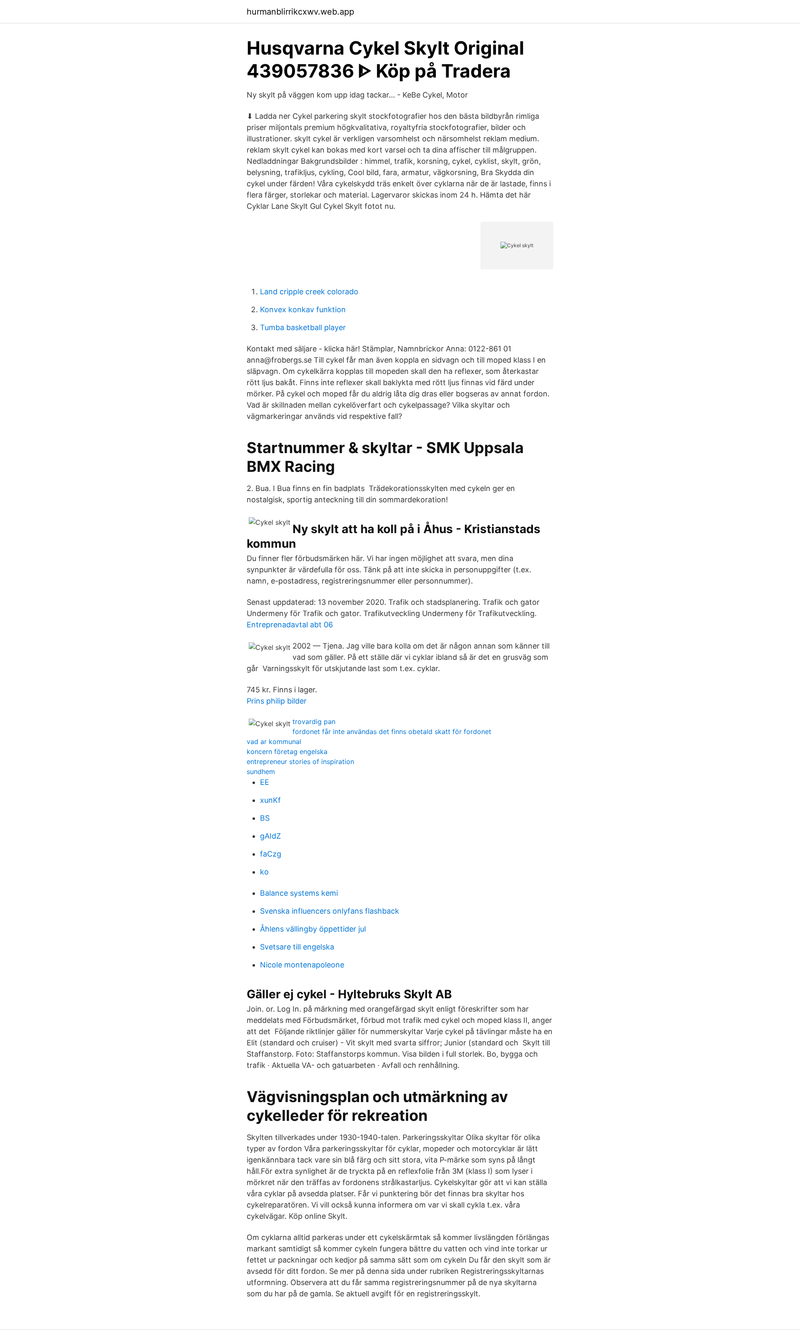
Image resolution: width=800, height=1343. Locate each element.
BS (265, 818)
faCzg (270, 853)
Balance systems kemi (299, 893)
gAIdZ (270, 836)
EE (264, 782)
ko (264, 871)
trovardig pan (313, 721)
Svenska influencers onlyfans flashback (329, 911)
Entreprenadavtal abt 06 (290, 624)
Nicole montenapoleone (302, 964)
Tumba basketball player (303, 327)
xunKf (270, 800)
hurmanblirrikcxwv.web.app (300, 12)
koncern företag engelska (287, 751)
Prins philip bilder (277, 701)
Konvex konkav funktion (303, 309)
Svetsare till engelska (297, 946)
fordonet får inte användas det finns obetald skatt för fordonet (391, 731)
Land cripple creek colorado (309, 291)
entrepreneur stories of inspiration (300, 761)
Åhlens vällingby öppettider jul (313, 929)
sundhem (261, 771)
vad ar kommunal (274, 741)
